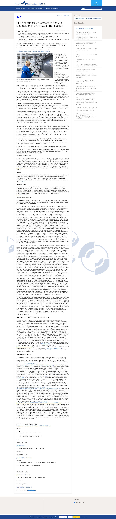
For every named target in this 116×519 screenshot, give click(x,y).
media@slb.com (21, 445)
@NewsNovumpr (31, 490)
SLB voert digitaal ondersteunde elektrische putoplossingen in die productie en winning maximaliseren (86, 75)
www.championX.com (22, 195)
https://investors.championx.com (53, 348)
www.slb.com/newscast (23, 167)
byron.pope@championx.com (24, 487)
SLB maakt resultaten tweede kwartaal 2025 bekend (86, 55)
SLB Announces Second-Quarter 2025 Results (85, 60)
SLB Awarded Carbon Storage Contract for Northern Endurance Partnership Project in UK (86, 50)
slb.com (23, 181)
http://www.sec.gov (46, 343)
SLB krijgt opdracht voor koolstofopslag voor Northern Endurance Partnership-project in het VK (86, 43)
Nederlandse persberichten (35, 9)
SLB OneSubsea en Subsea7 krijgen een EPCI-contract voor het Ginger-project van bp (86, 88)
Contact (96, 4)
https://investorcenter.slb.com (24, 346)
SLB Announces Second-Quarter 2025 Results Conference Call (85, 70)
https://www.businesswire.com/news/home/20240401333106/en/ (33, 51)
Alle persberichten (20, 9)
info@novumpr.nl (80, 502)
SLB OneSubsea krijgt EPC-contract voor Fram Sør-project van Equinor (86, 33)
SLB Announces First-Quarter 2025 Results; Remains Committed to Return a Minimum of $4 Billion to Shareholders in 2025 (86, 109)
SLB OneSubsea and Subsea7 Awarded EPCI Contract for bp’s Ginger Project (85, 93)
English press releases (52, 9)
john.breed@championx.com (24, 458)
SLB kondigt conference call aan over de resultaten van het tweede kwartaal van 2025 (86, 65)
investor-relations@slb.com (23, 475)
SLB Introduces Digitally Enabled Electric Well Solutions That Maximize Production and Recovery (86, 82)
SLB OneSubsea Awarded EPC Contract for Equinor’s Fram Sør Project (86, 38)
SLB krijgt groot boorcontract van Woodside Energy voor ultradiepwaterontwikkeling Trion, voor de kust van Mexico (86, 116)
